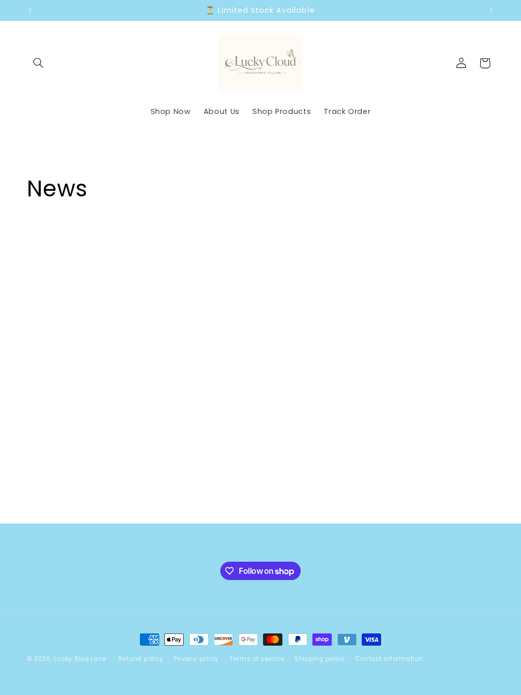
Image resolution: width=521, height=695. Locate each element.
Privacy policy (196, 659)
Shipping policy (320, 659)
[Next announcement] (491, 10)
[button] (38, 63)
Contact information (389, 659)
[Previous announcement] (30, 10)
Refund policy (141, 659)
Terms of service (256, 659)
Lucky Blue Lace (80, 659)
